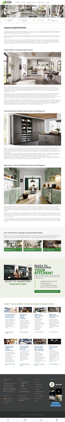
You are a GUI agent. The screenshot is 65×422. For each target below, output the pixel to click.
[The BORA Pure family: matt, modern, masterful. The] (52, 391)
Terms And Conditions (40, 391)
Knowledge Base (39, 384)
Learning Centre (31, 2)
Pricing (23, 2)
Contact (47, 2)
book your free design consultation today (47, 291)
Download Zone (39, 386)
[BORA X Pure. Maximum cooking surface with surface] (52, 398)
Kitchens (17, 2)
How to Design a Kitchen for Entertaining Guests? (8, 400)
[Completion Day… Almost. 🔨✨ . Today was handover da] (59, 391)
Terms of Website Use (40, 396)
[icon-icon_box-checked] (35, 282)
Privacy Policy (38, 393)
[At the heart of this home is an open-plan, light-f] (59, 398)
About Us (37, 382)
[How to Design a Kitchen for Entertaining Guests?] (4, 399)
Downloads (40, 2)
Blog (36, 400)
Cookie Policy (38, 398)
